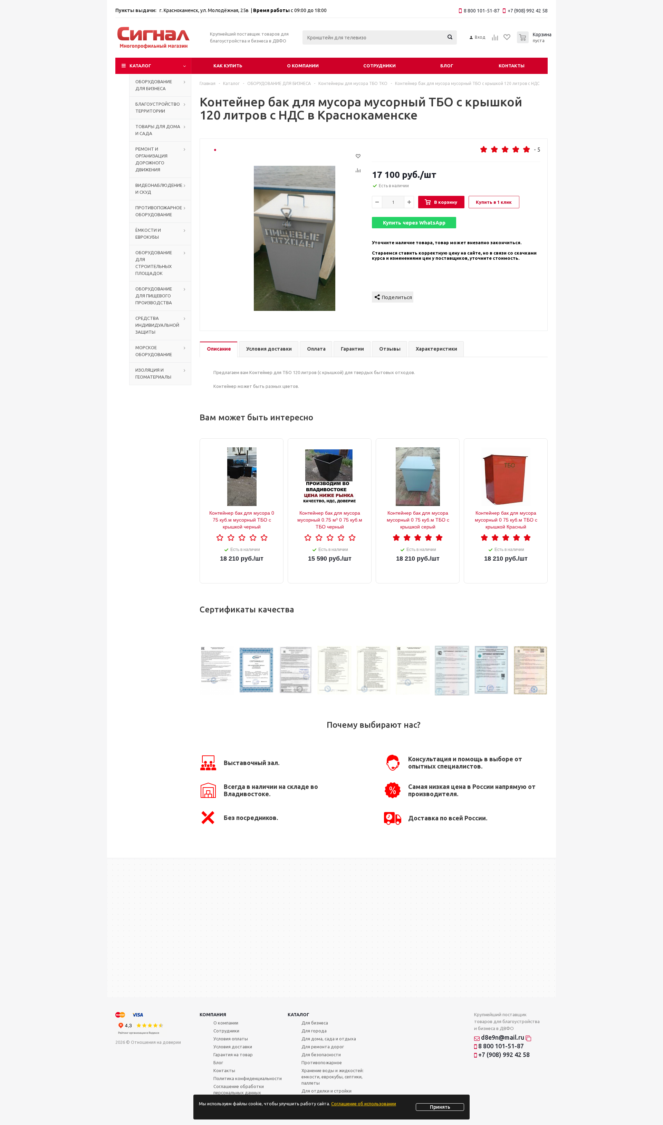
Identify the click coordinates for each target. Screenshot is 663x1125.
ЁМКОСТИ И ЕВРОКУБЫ (148, 233)
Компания (213, 1014)
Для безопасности (321, 1054)
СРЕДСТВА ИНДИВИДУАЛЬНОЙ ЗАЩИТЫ (157, 325)
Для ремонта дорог (322, 1046)
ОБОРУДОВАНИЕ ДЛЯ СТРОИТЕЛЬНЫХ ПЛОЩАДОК (153, 263)
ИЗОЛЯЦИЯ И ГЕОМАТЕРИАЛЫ (153, 373)
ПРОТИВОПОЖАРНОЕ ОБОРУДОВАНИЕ (158, 211)
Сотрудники (379, 65)
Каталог (140, 65)
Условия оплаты (230, 1038)
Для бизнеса (314, 1022)
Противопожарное (321, 1062)
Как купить (227, 65)
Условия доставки (232, 1046)
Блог (446, 65)
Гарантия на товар (233, 1054)
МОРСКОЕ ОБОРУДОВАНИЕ (153, 351)
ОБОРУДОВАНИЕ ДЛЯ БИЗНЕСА (153, 85)
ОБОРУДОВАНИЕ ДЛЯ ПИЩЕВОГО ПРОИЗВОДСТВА (153, 295)
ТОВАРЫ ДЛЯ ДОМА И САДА (157, 130)
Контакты (512, 65)
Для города (314, 1030)
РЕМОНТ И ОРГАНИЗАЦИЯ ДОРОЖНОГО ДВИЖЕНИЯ (151, 159)
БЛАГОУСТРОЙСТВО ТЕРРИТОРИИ (157, 107)
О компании (303, 65)
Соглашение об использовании (363, 1103)
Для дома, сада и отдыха (328, 1038)
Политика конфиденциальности (247, 1078)
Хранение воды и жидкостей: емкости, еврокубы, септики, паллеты (332, 1076)
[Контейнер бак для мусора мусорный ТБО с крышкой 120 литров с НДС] (294, 238)
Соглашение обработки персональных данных (238, 1089)
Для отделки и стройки (326, 1090)
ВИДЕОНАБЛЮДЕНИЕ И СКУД (158, 188)
